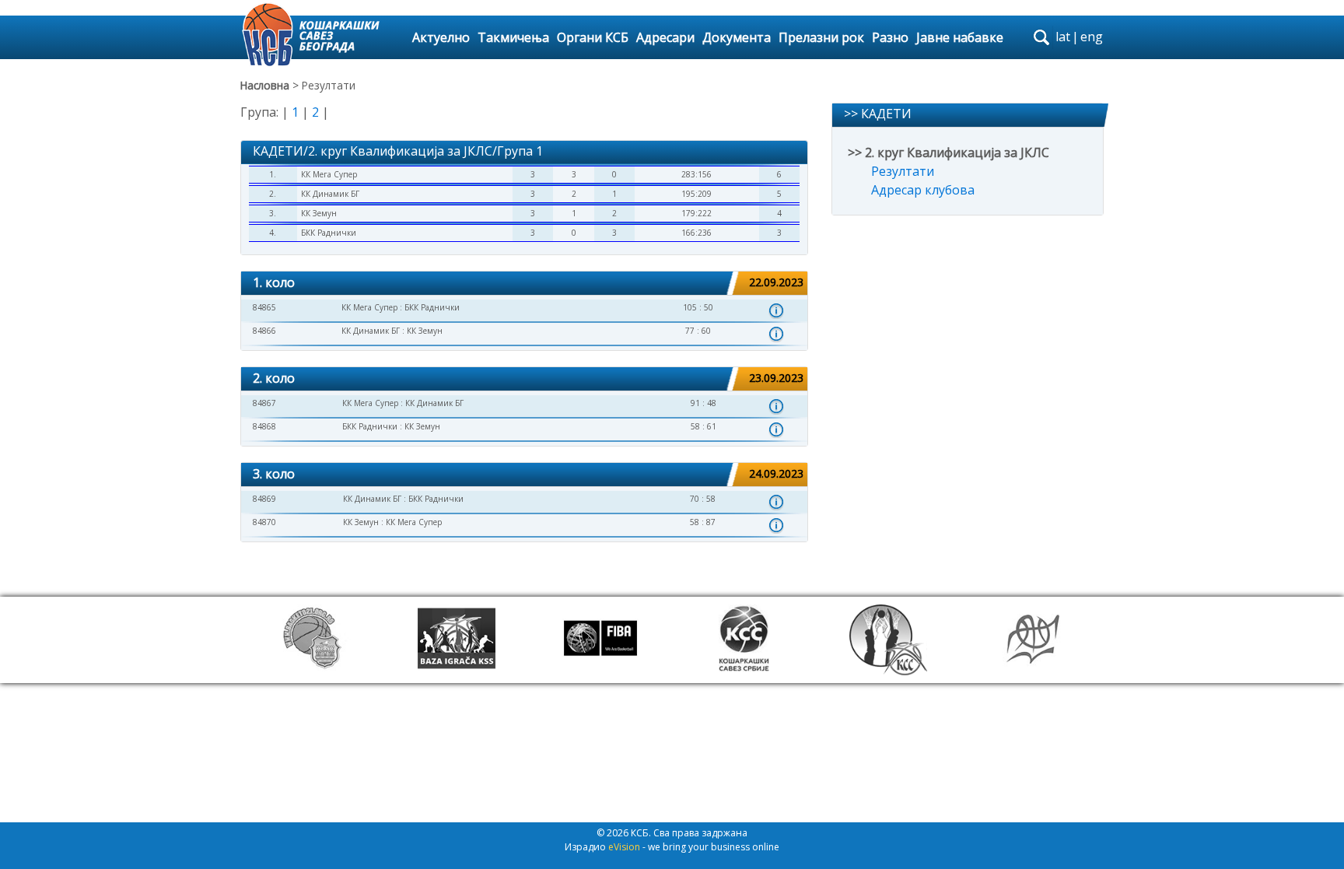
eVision (624, 846)
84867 (264, 403)
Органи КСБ (592, 37)
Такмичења (513, 37)
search (1041, 37)
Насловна (264, 85)
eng (1091, 36)
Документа (736, 37)
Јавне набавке (959, 37)
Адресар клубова (923, 189)
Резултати (902, 171)
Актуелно (441, 37)
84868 (264, 426)
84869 (264, 498)
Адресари (665, 37)
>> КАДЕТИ (878, 113)
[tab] (524, 284)
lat (1062, 36)
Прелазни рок (821, 37)
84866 (264, 330)
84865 (264, 307)
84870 (264, 522)
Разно (890, 37)
